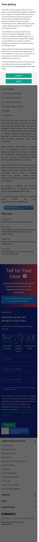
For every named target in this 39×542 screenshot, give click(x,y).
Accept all (18, 75)
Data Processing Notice (19, 66)
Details (18, 81)
